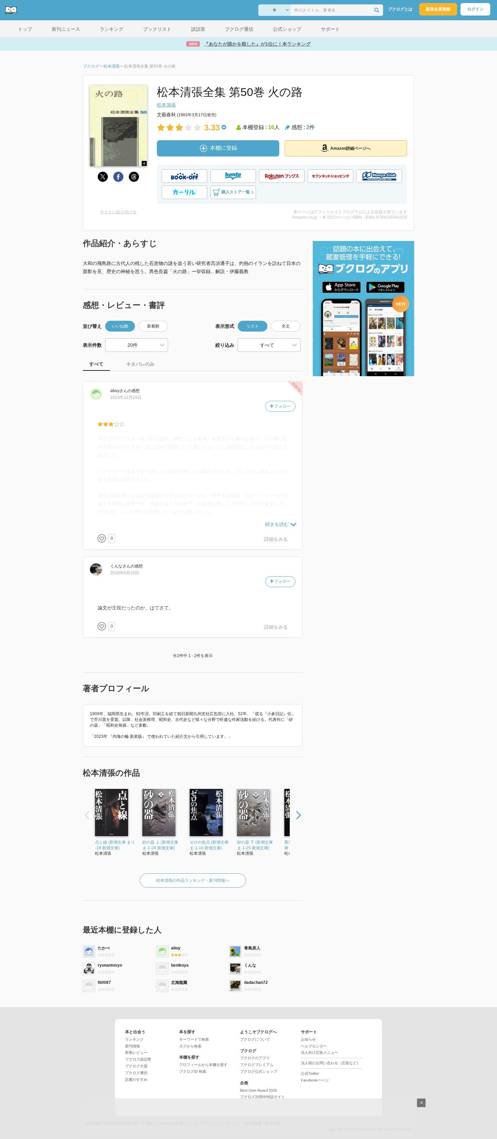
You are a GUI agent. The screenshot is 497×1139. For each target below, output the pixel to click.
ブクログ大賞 (136, 1066)
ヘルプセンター (314, 1046)
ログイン (475, 9)
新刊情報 (132, 1046)
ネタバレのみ (140, 364)
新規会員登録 (438, 9)
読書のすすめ (136, 1079)
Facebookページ (315, 1080)
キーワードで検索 (194, 1039)
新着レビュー (136, 1052)
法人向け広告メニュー (319, 1052)
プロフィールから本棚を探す (203, 1065)
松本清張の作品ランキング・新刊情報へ (192, 880)
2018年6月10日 (124, 573)
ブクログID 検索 (192, 1071)
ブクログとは (400, 9)
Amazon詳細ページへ (350, 148)
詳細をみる (276, 539)
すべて (96, 364)
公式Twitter (310, 1073)
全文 (286, 326)
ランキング (134, 1039)
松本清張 (166, 104)
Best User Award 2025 (258, 1090)
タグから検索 (190, 1046)
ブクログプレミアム (257, 1065)
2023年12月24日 (125, 397)
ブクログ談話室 (138, 1059)
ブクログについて (255, 1039)
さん (118, 390)
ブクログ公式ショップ (258, 1071)
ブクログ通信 (136, 1073)
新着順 (153, 326)
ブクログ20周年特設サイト (262, 1097)
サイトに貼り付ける (118, 212)
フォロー (281, 406)
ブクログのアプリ (255, 1058)
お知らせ (308, 1039)
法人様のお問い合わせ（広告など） (330, 1063)
